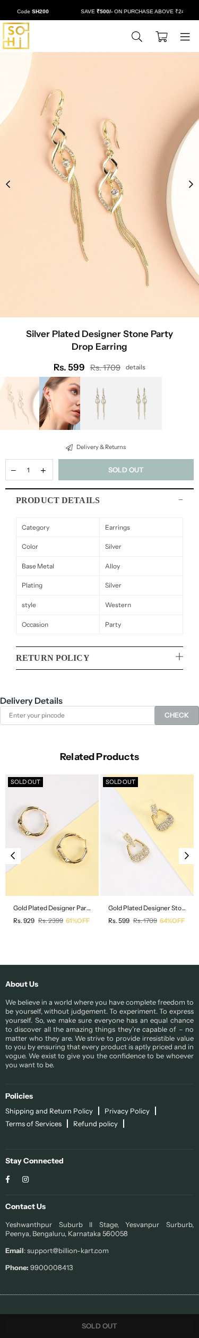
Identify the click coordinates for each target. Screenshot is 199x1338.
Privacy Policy (127, 1111)
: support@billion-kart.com (66, 1250)
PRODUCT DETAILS (58, 500)
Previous (8, 185)
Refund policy (95, 1123)
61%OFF (78, 921)
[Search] (137, 36)
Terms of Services (33, 1123)
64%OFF (172, 921)
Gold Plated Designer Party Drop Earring (52, 908)
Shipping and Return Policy (49, 1111)
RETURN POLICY (53, 657)
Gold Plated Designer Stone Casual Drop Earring (147, 908)
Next (191, 185)
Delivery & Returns (100, 447)
